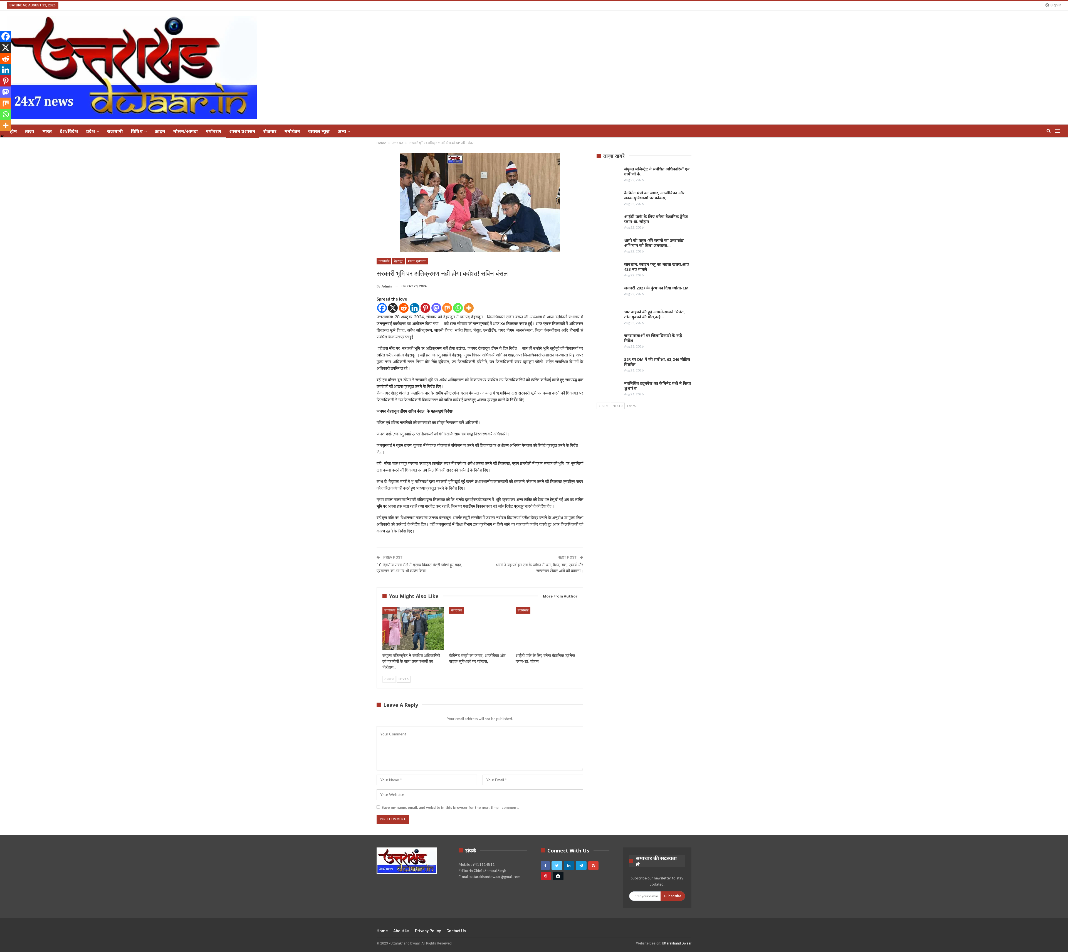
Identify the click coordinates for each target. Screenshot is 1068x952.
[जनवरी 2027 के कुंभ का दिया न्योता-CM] (608, 294)
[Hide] (2, 136)
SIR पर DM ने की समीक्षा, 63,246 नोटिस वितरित (657, 362)
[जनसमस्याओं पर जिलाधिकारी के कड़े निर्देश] (608, 342)
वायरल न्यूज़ (319, 131)
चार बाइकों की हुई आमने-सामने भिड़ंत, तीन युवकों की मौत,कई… (654, 314)
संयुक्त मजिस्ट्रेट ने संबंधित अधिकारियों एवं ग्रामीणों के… (657, 171)
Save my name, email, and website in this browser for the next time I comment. (450, 807)
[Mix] (447, 308)
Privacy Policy (428, 931)
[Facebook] (382, 308)
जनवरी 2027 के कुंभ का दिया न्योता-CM (656, 288)
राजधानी (115, 131)
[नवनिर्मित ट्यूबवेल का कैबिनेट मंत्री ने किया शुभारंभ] (608, 390)
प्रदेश (90, 131)
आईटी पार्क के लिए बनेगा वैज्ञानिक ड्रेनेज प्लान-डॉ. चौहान (656, 219)
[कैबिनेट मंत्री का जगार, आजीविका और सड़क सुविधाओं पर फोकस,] (480, 628)
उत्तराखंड (384, 261)
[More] (469, 308)
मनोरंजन (292, 131)
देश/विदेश (69, 131)
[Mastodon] (436, 308)
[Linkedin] (414, 308)
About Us (401, 931)
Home (382, 931)
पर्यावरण (213, 131)
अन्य (342, 131)
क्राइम (160, 131)
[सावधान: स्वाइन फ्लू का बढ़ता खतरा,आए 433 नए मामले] (608, 271)
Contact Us (456, 931)
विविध (137, 131)
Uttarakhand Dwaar (676, 943)
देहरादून (398, 261)
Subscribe (672, 896)
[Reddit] (404, 308)
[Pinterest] (425, 308)
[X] (393, 308)
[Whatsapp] (458, 308)
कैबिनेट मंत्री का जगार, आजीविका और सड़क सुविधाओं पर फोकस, (654, 195)
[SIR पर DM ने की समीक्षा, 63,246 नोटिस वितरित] (608, 366)
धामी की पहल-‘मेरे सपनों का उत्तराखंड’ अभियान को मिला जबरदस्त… (654, 243)
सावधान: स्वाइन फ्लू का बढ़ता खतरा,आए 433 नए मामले (656, 267)
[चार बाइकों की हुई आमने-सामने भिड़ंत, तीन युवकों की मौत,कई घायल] (608, 318)
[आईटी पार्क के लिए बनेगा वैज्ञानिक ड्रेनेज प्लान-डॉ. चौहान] (546, 628)
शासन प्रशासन (242, 131)
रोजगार (269, 131)
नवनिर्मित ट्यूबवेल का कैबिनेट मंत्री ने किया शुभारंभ (657, 386)
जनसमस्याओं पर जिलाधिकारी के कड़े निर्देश (653, 338)
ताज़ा (29, 131)
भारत (47, 131)
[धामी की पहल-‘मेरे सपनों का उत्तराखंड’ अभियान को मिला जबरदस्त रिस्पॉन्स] (608, 247)
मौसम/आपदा (185, 131)
